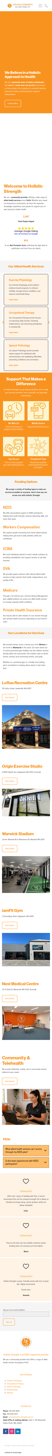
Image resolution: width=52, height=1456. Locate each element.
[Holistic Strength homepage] (20, 6)
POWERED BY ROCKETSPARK (13, 1452)
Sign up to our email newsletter (14, 1310)
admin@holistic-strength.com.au (20, 1417)
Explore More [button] (13, 103)
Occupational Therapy (15, 1384)
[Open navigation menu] (40, 6)
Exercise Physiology (14, 1381)
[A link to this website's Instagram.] (12, 1431)
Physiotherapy (12, 1390)
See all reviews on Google (26, 234)
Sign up (9, 1322)
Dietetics (10, 1393)
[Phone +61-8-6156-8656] (46, 6)
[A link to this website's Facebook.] (5, 1431)
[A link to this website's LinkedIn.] (18, 1431)
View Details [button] (9, 697)
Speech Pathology (13, 1387)
